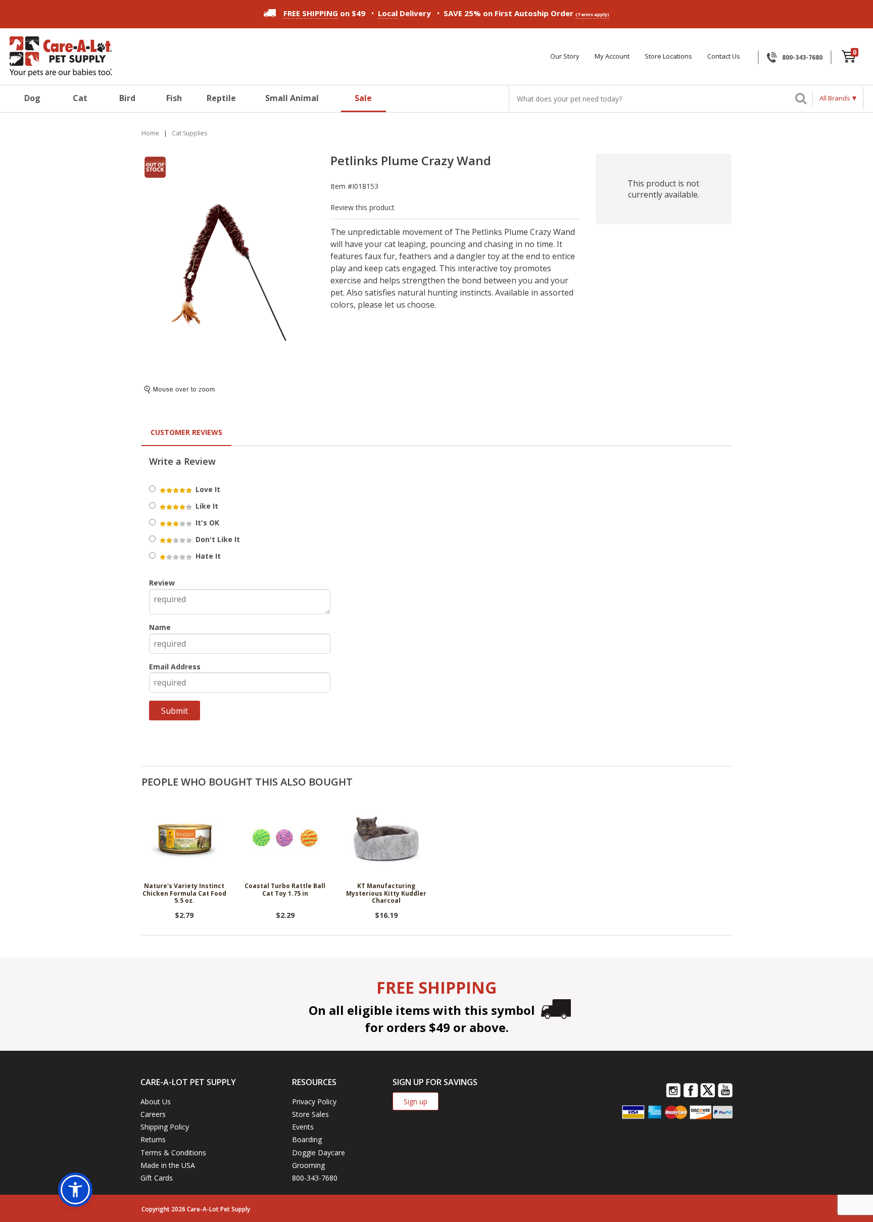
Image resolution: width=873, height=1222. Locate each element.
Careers (153, 1114)
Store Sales (310, 1114)
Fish (174, 98)
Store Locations (668, 56)
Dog (32, 98)
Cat (80, 98)
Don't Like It (216, 539)
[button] (75, 1189)
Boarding (307, 1139)
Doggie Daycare (318, 1152)
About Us (155, 1101)
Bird (127, 98)
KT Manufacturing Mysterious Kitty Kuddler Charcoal (386, 894)
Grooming (308, 1165)
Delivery (404, 13)
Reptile (221, 98)
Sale (363, 98)
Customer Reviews (186, 432)
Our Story (564, 56)
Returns (153, 1139)
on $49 (324, 13)
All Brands (834, 98)
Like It (205, 506)
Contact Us (723, 56)
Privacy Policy (314, 1101)
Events (303, 1127)
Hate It (207, 556)
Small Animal (292, 98)
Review (162, 583)
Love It (206, 489)
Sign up (415, 1101)
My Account (612, 56)
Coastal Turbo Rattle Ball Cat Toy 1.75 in (285, 890)
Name (160, 627)
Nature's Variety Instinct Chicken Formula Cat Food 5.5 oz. (184, 894)
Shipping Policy (164, 1127)
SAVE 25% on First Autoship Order (526, 13)
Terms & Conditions (173, 1152)
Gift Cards (156, 1178)
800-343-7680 (802, 57)
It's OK (206, 522)
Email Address (175, 666)
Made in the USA (167, 1165)
